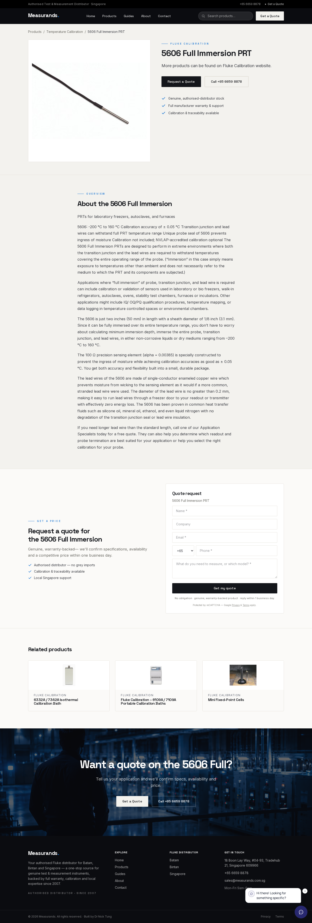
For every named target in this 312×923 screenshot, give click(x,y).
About (146, 16)
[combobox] (225, 16)
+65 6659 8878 (250, 4)
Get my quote (225, 588)
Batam (174, 860)
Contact (164, 16)
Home (91, 16)
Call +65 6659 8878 (226, 81)
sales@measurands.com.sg (245, 880)
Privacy (236, 605)
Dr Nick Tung (103, 916)
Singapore (177, 874)
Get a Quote (276, 4)
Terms (246, 605)
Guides (129, 16)
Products (109, 16)
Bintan (174, 867)
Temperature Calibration (64, 32)
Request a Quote (181, 81)
